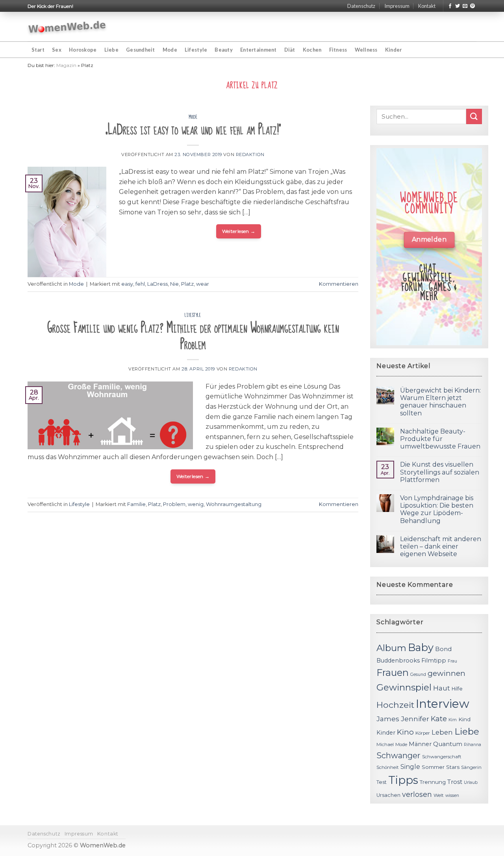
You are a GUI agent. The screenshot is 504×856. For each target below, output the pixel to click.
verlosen (417, 794)
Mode (170, 50)
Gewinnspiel (404, 687)
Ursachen (388, 795)
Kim (452, 719)
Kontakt (426, 6)
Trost (454, 781)
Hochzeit (395, 705)
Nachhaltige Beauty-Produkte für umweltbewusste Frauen (440, 439)
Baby (421, 647)
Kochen (312, 50)
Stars (453, 767)
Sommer (433, 767)
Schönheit (387, 767)
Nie (174, 284)
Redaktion (250, 154)
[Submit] (474, 116)
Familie (136, 504)
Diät (289, 50)
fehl (140, 284)
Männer (420, 744)
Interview (442, 704)
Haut (441, 688)
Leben (442, 732)
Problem (174, 504)
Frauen (392, 672)
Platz (187, 284)
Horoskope (82, 50)
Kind (464, 719)
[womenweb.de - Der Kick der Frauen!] (67, 27)
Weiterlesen (239, 231)
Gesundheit (140, 50)
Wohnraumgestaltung (233, 504)
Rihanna (472, 744)
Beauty (224, 50)
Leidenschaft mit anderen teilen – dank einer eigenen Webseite (440, 546)
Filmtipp (433, 660)
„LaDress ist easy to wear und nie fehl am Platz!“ (193, 129)
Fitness (338, 50)
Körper (422, 733)
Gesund (418, 674)
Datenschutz (361, 6)
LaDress (157, 284)
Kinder (393, 50)
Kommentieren (338, 284)
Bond (443, 649)
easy (127, 284)
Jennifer (415, 719)
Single (410, 766)
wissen (452, 795)
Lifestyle (196, 50)
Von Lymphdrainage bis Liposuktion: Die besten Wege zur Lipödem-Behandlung (436, 509)
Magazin (66, 65)
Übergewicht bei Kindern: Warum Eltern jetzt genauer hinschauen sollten (440, 402)
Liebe (111, 50)
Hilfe (457, 689)
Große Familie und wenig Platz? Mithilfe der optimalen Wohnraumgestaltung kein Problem (193, 336)
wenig (196, 504)
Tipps (403, 780)
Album (391, 647)
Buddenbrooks (398, 660)
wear (202, 284)
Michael (385, 744)
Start (38, 50)
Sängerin (471, 767)
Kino (405, 732)
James (387, 719)
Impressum (397, 6)
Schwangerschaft (441, 756)
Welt (439, 795)
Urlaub (471, 782)
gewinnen (446, 673)
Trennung (433, 782)
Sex (56, 50)
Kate (439, 719)
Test (381, 782)
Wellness (366, 50)
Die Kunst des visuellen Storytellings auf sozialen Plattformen (439, 472)
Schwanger (398, 755)
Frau (452, 661)
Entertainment (258, 50)
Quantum (447, 744)
